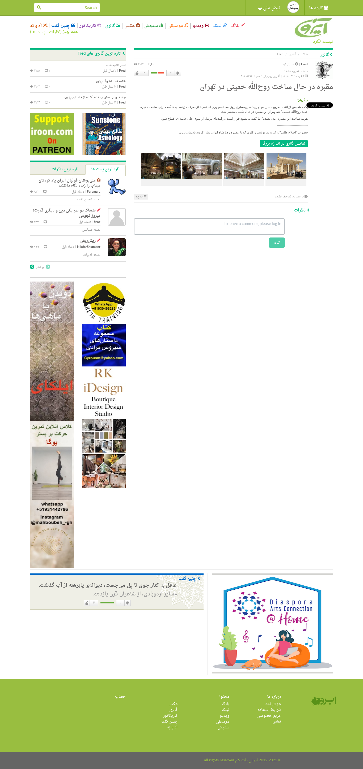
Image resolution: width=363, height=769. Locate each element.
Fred (304, 64)
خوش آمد (273, 704)
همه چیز (70, 32)
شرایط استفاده (269, 710)
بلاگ (235, 26)
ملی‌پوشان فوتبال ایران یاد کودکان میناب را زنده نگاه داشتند (69, 183)
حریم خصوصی (269, 715)
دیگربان (303, 100)
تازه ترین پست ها (105, 169)
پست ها (38, 32)
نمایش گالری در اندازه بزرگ (283, 143)
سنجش (151, 26)
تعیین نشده (291, 71)
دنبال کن (289, 64)
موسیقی (175, 26)
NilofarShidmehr (88, 247)
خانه (305, 54)
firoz (97, 222)
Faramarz (93, 192)
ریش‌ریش (88, 240)
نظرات (54, 32)
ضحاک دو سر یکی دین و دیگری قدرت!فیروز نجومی (66, 213)
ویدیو (199, 26)
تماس (276, 721)
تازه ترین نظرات (65, 169)
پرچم (139, 197)
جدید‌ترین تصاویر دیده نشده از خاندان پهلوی (95, 97)
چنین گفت (61, 25)
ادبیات (87, 255)
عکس (130, 26)
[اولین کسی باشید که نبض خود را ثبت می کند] (293, 7)
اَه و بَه (36, 26)
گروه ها (316, 8)
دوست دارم (137, 73)
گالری (110, 26)
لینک (218, 26)
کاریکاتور (88, 25)
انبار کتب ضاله (116, 65)
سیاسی (87, 230)
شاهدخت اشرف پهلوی (110, 81)
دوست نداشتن (177, 73)
